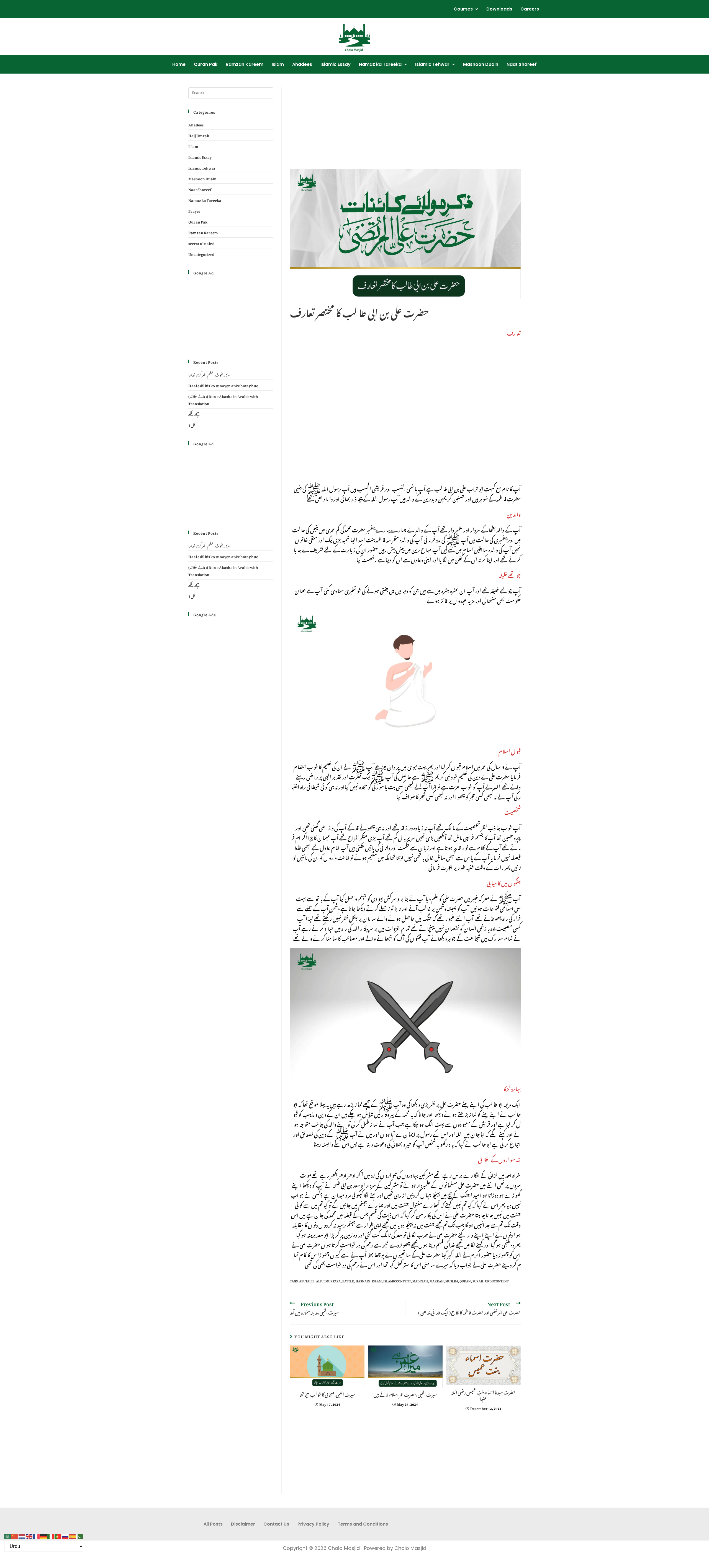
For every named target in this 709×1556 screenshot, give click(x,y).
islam (377, 1280)
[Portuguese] (58, 1535)
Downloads (499, 9)
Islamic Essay (335, 64)
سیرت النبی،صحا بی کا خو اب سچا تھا (327, 1394)
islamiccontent (397, 1280)
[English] (29, 1535)
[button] (465, 9)
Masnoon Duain (480, 64)
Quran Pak (205, 64)
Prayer (194, 210)
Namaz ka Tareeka (380, 64)
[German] (43, 1535)
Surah (477, 1280)
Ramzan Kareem (244, 64)
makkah (437, 1280)
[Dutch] (22, 1535)
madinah (420, 1280)
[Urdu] (79, 1535)
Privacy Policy (313, 1524)
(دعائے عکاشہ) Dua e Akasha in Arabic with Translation (223, 399)
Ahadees (302, 64)
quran (465, 1280)
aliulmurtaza (328, 1280)
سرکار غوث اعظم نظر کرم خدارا (209, 374)
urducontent (497, 1280)
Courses (463, 9)
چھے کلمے (194, 413)
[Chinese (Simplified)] (15, 1535)
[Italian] (51, 1535)
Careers (529, 9)
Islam (278, 64)
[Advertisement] (405, 128)
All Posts (213, 1524)
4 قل (191, 424)
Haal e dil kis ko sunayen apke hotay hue (223, 384)
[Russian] (65, 1535)
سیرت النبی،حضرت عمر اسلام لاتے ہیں (405, 1394)
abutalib (306, 1280)
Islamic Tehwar (432, 64)
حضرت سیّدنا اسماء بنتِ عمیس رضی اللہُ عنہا (483, 1395)
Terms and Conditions (363, 1524)
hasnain (363, 1280)
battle (348, 1280)
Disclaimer (243, 1524)
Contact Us (276, 1524)
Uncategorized (201, 253)
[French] (36, 1535)
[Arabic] (7, 1535)
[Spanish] (72, 1535)
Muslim (451, 1280)
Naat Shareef (522, 64)
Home (179, 64)
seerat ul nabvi (201, 242)
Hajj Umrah (198, 134)
